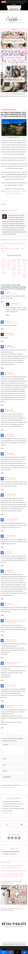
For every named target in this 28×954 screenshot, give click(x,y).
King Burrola (8, 570)
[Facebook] (10, 952)
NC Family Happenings (11, 109)
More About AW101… (8, 813)
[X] (17, 952)
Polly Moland (8, 409)
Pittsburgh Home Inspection (11, 662)
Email (4, 764)
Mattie (6, 321)
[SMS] (3, 952)
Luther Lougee (8, 453)
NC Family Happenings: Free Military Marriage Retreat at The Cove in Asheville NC (13, 114)
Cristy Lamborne (8, 535)
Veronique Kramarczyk (10, 519)
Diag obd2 (7, 603)
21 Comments (23, 239)
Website (5, 770)
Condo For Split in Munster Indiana (12, 705)
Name (4, 758)
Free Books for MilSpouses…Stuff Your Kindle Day (13, 870)
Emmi (6, 292)
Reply (2, 301)
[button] (14, 5)
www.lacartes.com (9, 685)
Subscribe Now (14, 9)
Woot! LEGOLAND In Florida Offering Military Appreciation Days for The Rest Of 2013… (14, 267)
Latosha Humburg (9, 477)
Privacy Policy (22, 944)
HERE (25, 160)
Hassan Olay (7, 372)
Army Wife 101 (15, 239)
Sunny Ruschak (8, 434)
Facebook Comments (12, 210)
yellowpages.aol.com (9, 639)
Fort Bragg (6, 93)
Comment (6, 744)
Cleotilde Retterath (9, 494)
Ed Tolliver (7, 551)
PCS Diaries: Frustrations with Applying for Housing (9, 264)
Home (1, 93)
